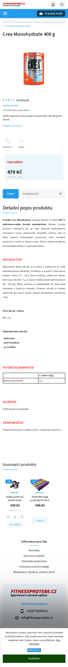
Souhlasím (34, 658)
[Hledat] (62, 4)
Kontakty (34, 550)
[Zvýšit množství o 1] (22, 517)
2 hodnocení (22, 100)
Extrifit (6, 220)
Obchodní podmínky (34, 561)
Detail (40, 520)
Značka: (10, 105)
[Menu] (5, 13)
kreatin (44, 220)
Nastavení (34, 650)
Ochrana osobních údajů (34, 567)
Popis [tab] (10, 194)
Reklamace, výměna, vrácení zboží (34, 572)
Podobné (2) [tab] (30, 194)
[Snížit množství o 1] (8, 517)
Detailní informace (12, 126)
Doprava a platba (34, 556)
